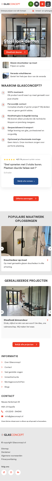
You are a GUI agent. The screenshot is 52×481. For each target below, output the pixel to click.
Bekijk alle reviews (26, 181)
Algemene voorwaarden (11, 456)
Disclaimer (5, 452)
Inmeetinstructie (12, 377)
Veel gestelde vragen (14, 372)
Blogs (7, 387)
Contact (8, 367)
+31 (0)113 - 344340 (13, 412)
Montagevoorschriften (14, 382)
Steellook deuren (14, 52)
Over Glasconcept (13, 362)
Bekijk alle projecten (24, 345)
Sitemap (5, 449)
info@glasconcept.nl (14, 416)
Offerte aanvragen (24, 199)
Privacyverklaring (8, 459)
